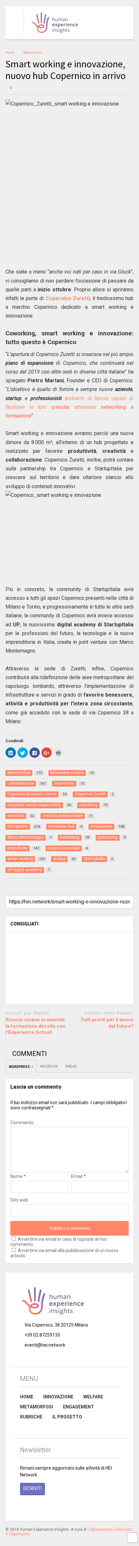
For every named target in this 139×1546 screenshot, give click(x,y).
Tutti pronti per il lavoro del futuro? (107, 1023)
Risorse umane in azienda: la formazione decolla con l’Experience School (35, 1026)
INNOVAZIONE (58, 1396)
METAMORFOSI (36, 1406)
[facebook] (22, 1507)
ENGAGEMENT (78, 1406)
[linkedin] (52, 1507)
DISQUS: (71, 1066)
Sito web (19, 1200)
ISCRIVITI (32, 1488)
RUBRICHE (31, 1416)
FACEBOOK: (49, 1066)
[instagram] (37, 1507)
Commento (22, 1122)
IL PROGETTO (67, 1416)
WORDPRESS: (21, 1067)
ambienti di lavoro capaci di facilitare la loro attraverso (69, 407)
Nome (18, 1176)
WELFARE (93, 1396)
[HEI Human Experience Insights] (51, 34)
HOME (26, 1396)
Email (78, 1176)
